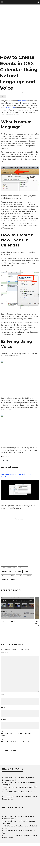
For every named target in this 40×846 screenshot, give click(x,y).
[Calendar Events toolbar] (20, 178)
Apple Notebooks (9, 568)
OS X (19, 576)
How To (3, 96)
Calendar (22, 568)
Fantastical (22, 101)
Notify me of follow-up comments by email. (17, 734)
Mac (26, 571)
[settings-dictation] (20, 377)
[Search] (38, 2)
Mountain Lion (10, 108)
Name (3, 695)
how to (18, 571)
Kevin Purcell (5, 91)
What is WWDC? (8, 622)
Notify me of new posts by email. (15, 741)
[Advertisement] (20, 30)
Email (3, 707)
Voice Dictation (8, 579)
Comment (5, 653)
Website (4, 719)
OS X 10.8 (27, 576)
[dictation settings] (20, 429)
